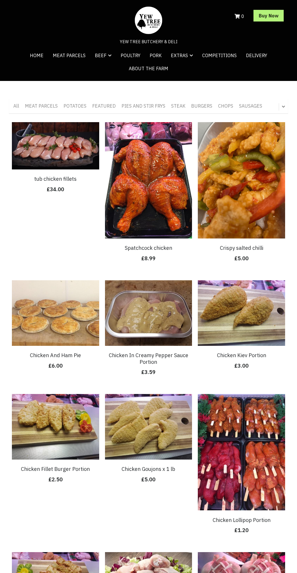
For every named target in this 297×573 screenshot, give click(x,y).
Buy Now (268, 16)
